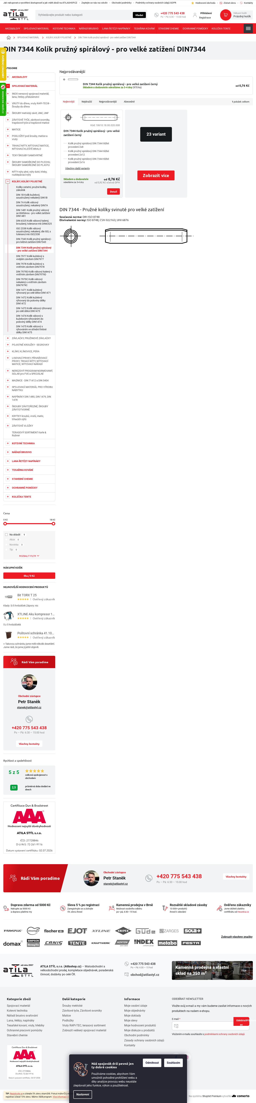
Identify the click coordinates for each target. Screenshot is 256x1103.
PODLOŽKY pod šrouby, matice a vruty (30, 138)
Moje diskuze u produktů (139, 1030)
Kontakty (129, 1045)
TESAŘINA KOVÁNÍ (22, 470)
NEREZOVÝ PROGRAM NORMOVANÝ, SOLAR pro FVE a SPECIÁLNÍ (32, 372)
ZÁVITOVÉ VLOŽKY (22, 425)
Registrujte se (16, 1093)
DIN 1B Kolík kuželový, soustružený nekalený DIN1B (32, 196)
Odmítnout (152, 1062)
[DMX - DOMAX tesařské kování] (13, 943)
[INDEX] (144, 943)
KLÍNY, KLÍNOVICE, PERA (25, 351)
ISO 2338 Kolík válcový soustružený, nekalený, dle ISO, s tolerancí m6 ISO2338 (33, 231)
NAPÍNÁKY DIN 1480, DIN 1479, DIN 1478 (31, 398)
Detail (113, 191)
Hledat (139, 15)
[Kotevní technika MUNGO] (33, 931)
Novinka (16, 544)
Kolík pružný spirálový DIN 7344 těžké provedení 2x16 (88, 160)
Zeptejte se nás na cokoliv (94, 2)
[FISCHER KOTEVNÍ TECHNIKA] (54, 930)
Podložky (68, 1020)
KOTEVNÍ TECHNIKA (23, 443)
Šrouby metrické (72, 1005)
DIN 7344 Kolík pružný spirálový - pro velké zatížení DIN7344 (33, 249)
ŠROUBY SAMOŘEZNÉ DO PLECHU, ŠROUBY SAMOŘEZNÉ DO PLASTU (31, 164)
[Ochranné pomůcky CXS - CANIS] (53, 943)
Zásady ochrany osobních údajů (144, 1040)
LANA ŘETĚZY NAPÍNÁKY (26, 461)
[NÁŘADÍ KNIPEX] (123, 931)
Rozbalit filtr (27, 556)
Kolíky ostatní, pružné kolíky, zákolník (31, 188)
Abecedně (129, 101)
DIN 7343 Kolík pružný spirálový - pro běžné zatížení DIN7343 (34, 240)
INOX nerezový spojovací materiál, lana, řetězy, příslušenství (30, 95)
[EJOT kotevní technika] (77, 931)
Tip (13, 549)
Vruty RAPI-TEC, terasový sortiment (84, 1025)
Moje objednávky (134, 1010)
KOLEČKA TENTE (21, 496)
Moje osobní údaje (135, 1005)
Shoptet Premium (211, 1096)
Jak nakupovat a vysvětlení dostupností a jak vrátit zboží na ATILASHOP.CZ (40, 2)
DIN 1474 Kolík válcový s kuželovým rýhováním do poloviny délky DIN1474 (29, 318)
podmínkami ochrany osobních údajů (224, 1034)
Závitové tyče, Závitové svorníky (82, 1010)
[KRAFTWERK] (100, 943)
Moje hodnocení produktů (140, 1025)
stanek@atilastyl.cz (29, 707)
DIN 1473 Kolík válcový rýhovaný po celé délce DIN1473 (34, 310)
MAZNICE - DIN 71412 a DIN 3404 (30, 380)
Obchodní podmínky (121, 2)
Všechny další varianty (77, 168)
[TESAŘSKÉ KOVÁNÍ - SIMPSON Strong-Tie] (33, 943)
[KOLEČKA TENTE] (77, 943)
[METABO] (167, 943)
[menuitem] (12, 28)
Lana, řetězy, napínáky (20, 1020)
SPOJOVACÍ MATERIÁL (25, 86)
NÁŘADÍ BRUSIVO (22, 452)
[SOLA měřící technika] (192, 931)
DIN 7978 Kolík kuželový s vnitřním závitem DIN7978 (30, 265)
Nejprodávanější (108, 101)
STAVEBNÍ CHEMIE (22, 479)
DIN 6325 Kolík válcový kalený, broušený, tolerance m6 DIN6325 (34, 222)
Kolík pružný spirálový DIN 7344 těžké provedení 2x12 (88, 153)
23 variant (156, 134)
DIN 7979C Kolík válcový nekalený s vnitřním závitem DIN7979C (31, 282)
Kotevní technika (17, 1010)
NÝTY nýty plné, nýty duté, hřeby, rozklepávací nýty (29, 173)
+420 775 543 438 (173, 13)
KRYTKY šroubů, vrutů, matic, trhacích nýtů (28, 418)
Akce (14, 539)
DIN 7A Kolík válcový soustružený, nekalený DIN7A (32, 204)
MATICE (16, 129)
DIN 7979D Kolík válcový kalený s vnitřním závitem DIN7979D (34, 273)
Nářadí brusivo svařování (22, 1015)
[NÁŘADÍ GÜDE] (145, 931)
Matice (66, 1015)
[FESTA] (191, 943)
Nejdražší (87, 101)
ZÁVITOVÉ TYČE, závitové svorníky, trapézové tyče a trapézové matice (31, 121)
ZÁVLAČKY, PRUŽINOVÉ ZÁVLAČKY (31, 338)
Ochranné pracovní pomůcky (24, 1030)
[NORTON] (122, 943)
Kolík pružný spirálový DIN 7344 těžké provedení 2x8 (88, 145)
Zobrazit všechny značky (236, 936)
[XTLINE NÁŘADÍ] (101, 931)
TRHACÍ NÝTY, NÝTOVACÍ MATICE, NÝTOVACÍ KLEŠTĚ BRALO (30, 147)
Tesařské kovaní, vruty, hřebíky (25, 1025)
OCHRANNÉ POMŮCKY (24, 487)
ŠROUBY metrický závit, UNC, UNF (30, 113)
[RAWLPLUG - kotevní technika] (13, 930)
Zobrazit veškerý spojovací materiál (84, 1030)
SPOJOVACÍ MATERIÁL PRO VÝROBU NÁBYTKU (32, 389)
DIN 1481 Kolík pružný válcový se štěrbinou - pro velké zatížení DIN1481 (33, 213)
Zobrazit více (156, 175)
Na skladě (17, 534)
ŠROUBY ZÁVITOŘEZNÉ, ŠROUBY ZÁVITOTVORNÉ (30, 408)
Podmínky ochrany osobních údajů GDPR (156, 2)
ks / (29, 575)
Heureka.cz (243, 911)
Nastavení (82, 1094)
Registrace (205, 17)
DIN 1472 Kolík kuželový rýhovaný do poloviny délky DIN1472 (31, 300)
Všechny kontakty (29, 743)
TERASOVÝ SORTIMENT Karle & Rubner (29, 434)
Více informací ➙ (61, 1097)
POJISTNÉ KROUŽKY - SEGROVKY (30, 344)
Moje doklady (132, 1015)
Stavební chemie (17, 1035)
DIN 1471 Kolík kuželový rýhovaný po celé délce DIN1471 (33, 291)
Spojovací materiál (18, 1005)
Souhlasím (173, 1062)
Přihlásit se (244, 1022)
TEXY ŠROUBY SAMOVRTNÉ (27, 155)
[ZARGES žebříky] (169, 930)
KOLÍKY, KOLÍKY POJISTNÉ (27, 181)
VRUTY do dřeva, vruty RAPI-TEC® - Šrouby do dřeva (31, 105)
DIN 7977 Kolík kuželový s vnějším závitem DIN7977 (30, 258)
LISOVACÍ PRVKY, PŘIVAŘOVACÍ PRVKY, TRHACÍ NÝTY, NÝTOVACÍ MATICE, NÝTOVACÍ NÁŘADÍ (30, 361)
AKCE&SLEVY (19, 77)
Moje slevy (130, 1020)
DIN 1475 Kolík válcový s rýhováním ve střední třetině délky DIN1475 (31, 329)
